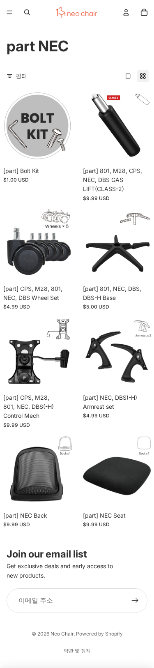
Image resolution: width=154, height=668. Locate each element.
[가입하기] (135, 600)
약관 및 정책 (77, 650)
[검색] (27, 12)
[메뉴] (9, 12)
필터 (21, 75)
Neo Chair (62, 634)
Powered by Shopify (99, 634)
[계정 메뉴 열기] (126, 12)
